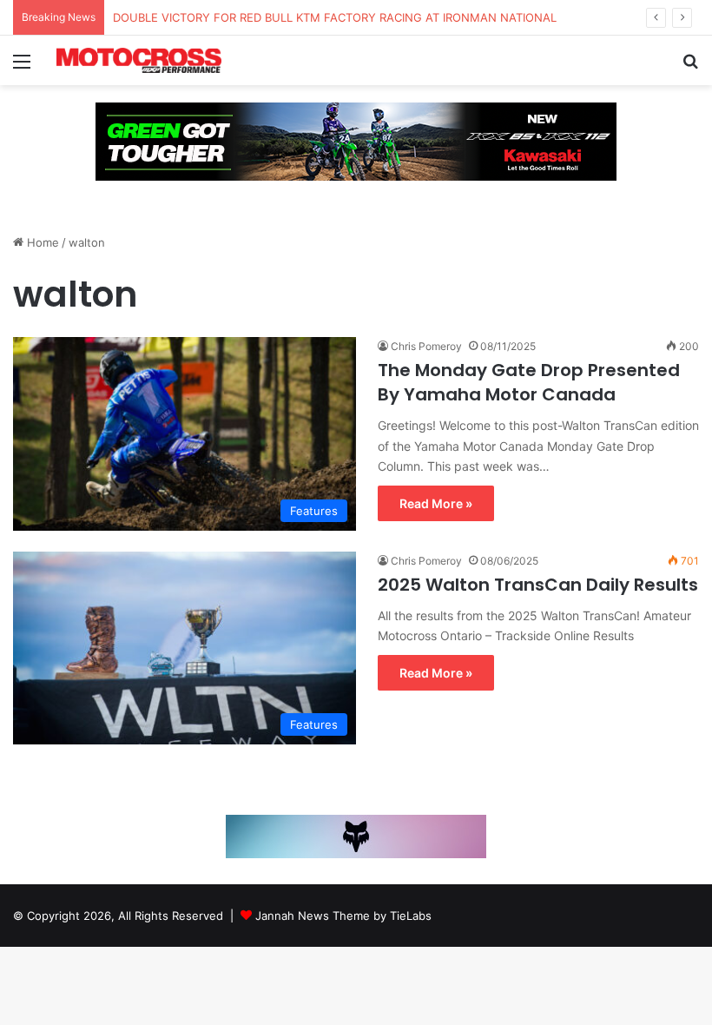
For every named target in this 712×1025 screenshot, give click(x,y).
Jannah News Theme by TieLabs (343, 915)
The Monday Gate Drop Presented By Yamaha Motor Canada (529, 382)
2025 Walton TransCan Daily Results (538, 584)
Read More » (435, 503)
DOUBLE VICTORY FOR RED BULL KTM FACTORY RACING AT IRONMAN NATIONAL (335, 17)
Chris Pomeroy (426, 346)
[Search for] (690, 67)
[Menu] (21, 67)
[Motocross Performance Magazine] (138, 60)
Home (41, 242)
